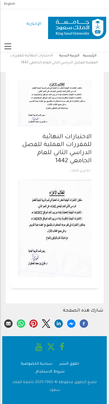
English (9, 4)
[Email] (8, 323)
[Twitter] (46, 323)
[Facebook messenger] (71, 323)
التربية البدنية (69, 56)
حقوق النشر (69, 364)
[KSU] (77, 24)
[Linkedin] (58, 323)
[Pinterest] (33, 323)
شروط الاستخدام (50, 372)
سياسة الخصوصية (36, 364)
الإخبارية (33, 24)
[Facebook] (84, 323)
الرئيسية (89, 56)
